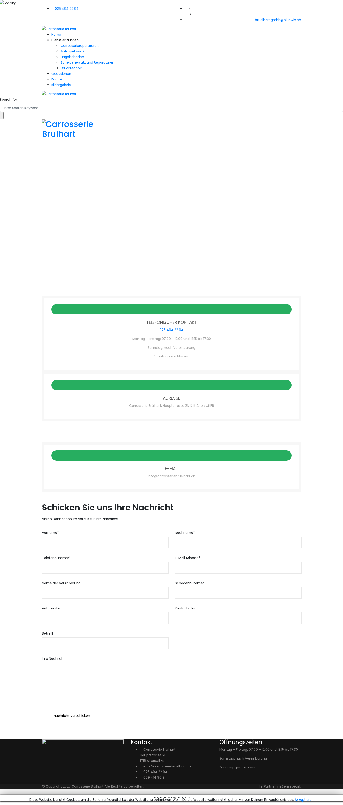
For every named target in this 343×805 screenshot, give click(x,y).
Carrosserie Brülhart (88, 786)
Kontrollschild (185, 608)
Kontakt (57, 79)
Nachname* (185, 532)
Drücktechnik (71, 68)
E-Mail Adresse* (187, 558)
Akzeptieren (304, 800)
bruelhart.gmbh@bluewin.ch (278, 19)
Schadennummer (189, 583)
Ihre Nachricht (53, 658)
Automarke (51, 608)
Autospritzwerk (72, 51)
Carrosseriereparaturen (80, 45)
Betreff (47, 633)
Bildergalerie (61, 85)
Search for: (9, 99)
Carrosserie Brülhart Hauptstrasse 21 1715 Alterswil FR (157, 755)
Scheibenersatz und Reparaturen (87, 62)
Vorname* (50, 532)
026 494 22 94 (67, 8)
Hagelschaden (72, 57)
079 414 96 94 (155, 777)
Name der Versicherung (61, 583)
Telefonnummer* (56, 558)
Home (56, 34)
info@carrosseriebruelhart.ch (167, 766)
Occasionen (61, 73)
